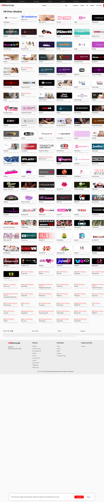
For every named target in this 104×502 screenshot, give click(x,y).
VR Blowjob (35, 365)
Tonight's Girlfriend (43, 150)
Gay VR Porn (35, 362)
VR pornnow (24, 240)
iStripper (41, 138)
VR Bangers (36, 1)
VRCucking (42, 189)
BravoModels (6, 253)
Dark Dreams (60, 99)
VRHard (5, 321)
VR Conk (50, 1)
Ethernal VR (77, 313)
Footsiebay (42, 305)
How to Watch (35, 331)
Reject (88, 497)
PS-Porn (5, 176)
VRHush (41, 61)
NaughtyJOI (24, 313)
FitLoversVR (6, 278)
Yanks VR (59, 87)
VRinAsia (76, 214)
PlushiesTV (42, 240)
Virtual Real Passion (26, 112)
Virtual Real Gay (43, 74)
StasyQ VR (24, 125)
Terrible (58, 49)
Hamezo (76, 240)
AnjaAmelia (77, 273)
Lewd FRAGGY (43, 99)
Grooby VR (77, 36)
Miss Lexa (23, 321)
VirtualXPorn (77, 125)
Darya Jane (24, 273)
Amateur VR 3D (7, 138)
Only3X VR (24, 163)
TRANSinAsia (24, 227)
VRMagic (41, 265)
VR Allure (5, 150)
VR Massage (42, 321)
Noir (22, 305)
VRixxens (41, 202)
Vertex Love (6, 286)
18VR (75, 22)
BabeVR (5, 36)
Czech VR (23, 69)
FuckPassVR (77, 176)
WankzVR (76, 74)
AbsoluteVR (24, 286)
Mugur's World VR (8, 189)
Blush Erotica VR (61, 227)
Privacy (59, 348)
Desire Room (60, 305)
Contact (83, 346)
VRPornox (59, 295)
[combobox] (53, 5)
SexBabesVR (6, 74)
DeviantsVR (42, 176)
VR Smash (22, 1)
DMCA (58, 351)
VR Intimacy (77, 150)
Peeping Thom (25, 265)
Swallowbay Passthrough (9, 297)
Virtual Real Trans (61, 74)
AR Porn (34, 353)
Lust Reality (24, 150)
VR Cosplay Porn (36, 351)
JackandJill (59, 265)
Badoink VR (24, 19)
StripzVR (5, 125)
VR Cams (98, 5)
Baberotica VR (42, 158)
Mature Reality (78, 99)
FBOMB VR (77, 305)
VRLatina (41, 36)
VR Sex (34, 355)
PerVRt (5, 61)
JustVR (23, 138)
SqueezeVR (60, 321)
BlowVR (63, 1)
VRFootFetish (60, 150)
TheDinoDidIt (60, 313)
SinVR (22, 95)
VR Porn (9, 1)
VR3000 (41, 87)
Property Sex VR (25, 87)
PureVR (76, 286)
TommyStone (60, 240)
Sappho (76, 138)
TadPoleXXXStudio (79, 189)
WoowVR (59, 273)
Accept (79, 497)
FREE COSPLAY (7, 331)
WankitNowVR (7, 49)
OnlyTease (77, 163)
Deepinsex (6, 265)
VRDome (5, 202)
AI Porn (89, 1)
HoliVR (5, 99)
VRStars (41, 273)
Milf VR (76, 87)
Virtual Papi (59, 286)
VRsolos (76, 253)
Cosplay (92, 5)
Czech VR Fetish (7, 87)
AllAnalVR (76, 202)
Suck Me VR (60, 189)
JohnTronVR (42, 253)
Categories (75, 5)
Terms (58, 346)
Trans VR (59, 214)
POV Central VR (7, 163)
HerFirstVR (24, 295)
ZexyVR (59, 36)
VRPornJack (42, 214)
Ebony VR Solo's (25, 202)
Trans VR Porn (36, 358)
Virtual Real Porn (78, 61)
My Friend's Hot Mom (9, 227)
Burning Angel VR (61, 125)
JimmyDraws (77, 227)
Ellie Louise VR (7, 240)
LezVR (40, 125)
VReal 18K (24, 189)
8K (87, 5)
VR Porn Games (36, 348)
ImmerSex (6, 214)
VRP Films (59, 61)
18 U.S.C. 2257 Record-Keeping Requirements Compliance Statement (55, 371)
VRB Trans (76, 1)
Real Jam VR (42, 22)
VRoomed (59, 202)
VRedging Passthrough (45, 287)
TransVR (5, 313)
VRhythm (76, 265)
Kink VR (41, 112)
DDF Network (77, 112)
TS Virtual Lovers (7, 112)
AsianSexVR (77, 321)
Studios (82, 5)
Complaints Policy (61, 355)
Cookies (59, 353)
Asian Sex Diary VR (62, 176)
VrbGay (58, 112)
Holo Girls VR (24, 49)
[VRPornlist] (14, 343)
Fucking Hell (42, 49)
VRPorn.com (35, 367)
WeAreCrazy (42, 295)
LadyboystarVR (60, 253)
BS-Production (7, 305)
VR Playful (76, 295)
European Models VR (44, 227)
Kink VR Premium (25, 253)
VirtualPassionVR (43, 313)
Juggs (75, 49)
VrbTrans (23, 36)
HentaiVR (59, 163)
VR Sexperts (60, 138)
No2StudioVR (24, 214)
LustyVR (23, 176)
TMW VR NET (24, 61)
